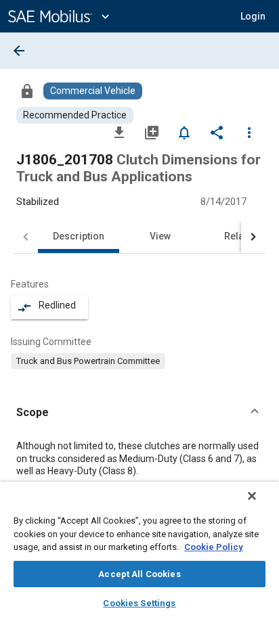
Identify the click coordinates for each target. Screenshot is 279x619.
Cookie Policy (213, 547)
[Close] (252, 496)
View (160, 236)
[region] (139, 550)
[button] (139, 412)
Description (78, 236)
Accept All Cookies (139, 574)
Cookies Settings (139, 603)
